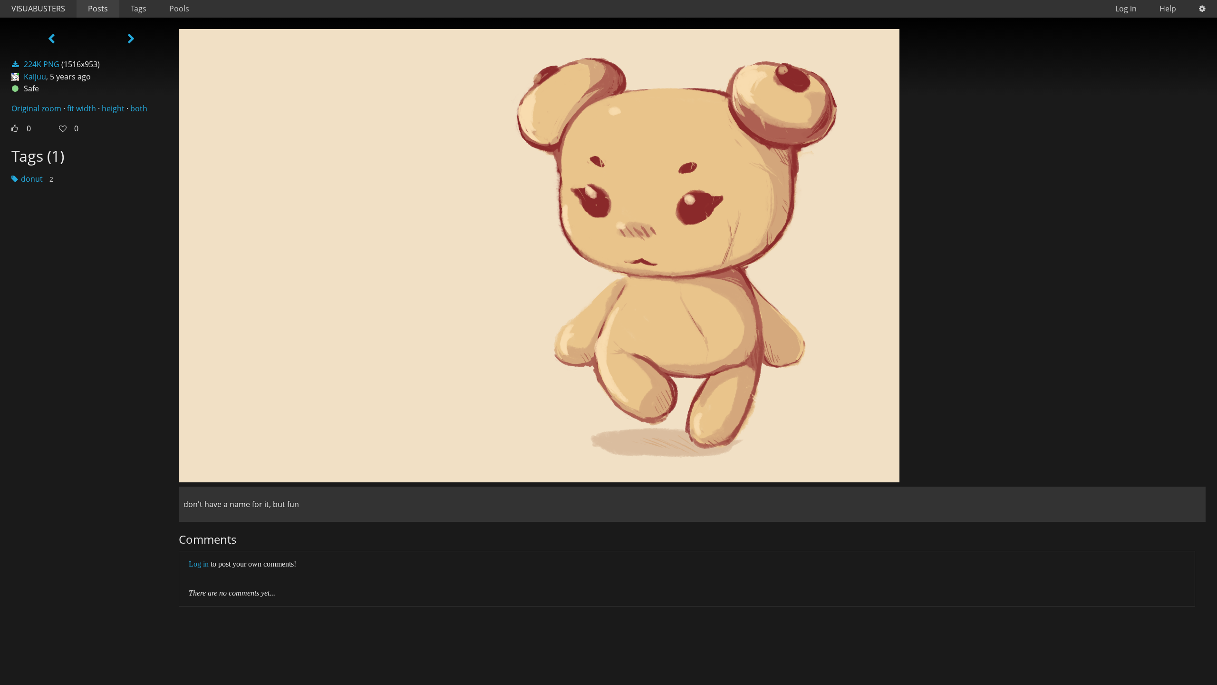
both (138, 108)
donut (32, 179)
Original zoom (36, 108)
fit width (81, 108)
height (113, 108)
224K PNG (41, 64)
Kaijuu (35, 76)
